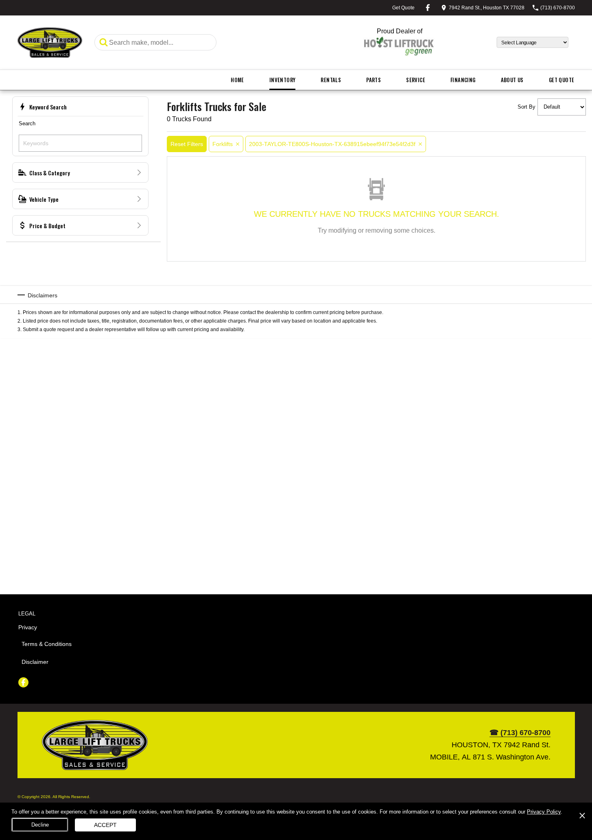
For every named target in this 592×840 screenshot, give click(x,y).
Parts (373, 80)
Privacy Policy (544, 812)
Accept (105, 825)
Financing (463, 80)
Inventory (282, 80)
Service (415, 80)
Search (27, 123)
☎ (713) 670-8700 (519, 733)
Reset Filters (186, 144)
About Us (512, 80)
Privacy (27, 627)
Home (237, 80)
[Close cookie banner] (582, 815)
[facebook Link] (428, 7)
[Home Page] (50, 42)
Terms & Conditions (47, 644)
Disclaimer (35, 662)
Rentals (331, 80)
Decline (40, 825)
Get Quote (562, 80)
